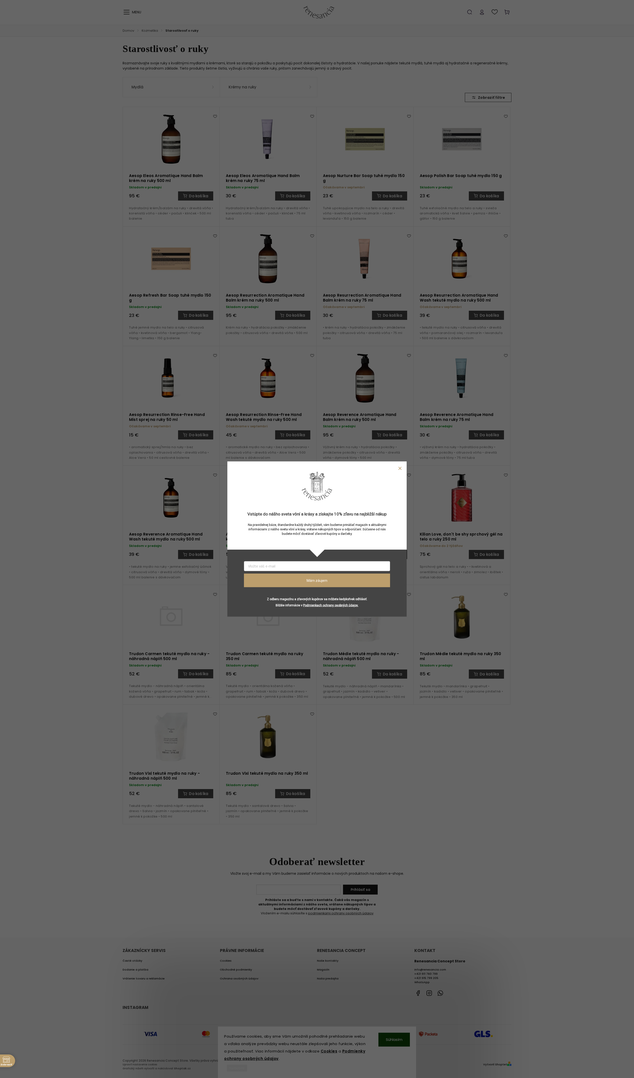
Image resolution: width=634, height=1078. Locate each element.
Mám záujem (317, 580)
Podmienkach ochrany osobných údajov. (330, 605)
